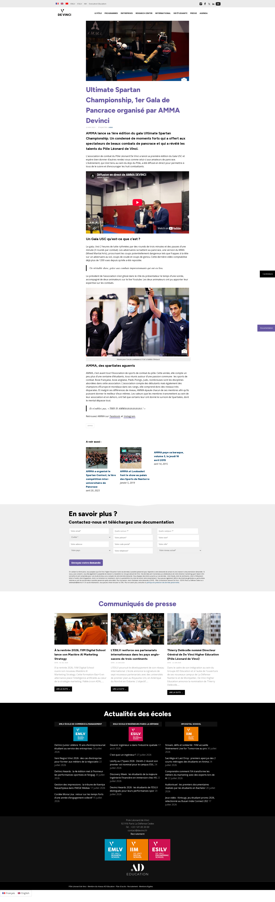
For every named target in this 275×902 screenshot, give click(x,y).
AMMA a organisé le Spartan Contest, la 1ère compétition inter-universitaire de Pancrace (101, 479)
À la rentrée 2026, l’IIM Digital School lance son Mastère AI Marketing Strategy (79, 654)
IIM (85, 3)
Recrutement (138, 833)
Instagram (129, 416)
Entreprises (127, 13)
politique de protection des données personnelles (163, 582)
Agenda (204, 13)
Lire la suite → (63, 689)
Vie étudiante (180, 13)
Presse (193, 13)
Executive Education (97, 3)
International (163, 13)
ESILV (79, 3)
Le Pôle (98, 13)
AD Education (109, 886)
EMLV (72, 3)
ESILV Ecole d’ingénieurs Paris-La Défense (136, 724)
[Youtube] (218, 5)
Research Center (144, 13)
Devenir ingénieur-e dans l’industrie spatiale (133, 745)
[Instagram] (201, 5)
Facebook (115, 416)
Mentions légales (146, 886)
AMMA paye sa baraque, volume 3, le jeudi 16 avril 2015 (169, 456)
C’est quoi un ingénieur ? (123, 754)
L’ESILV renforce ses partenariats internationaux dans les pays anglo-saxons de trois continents (135, 654)
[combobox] (132, 531)
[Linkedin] (213, 5)
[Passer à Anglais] (62, 3)
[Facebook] (205, 5)
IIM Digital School (191, 724)
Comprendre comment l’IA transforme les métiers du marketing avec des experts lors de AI (190, 775)
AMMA (111, 127)
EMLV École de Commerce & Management (80, 724)
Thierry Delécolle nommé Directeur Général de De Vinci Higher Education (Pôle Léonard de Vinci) (193, 654)
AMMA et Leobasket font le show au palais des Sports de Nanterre (135, 475)
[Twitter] (209, 5)
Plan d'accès (121, 886)
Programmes (111, 13)
